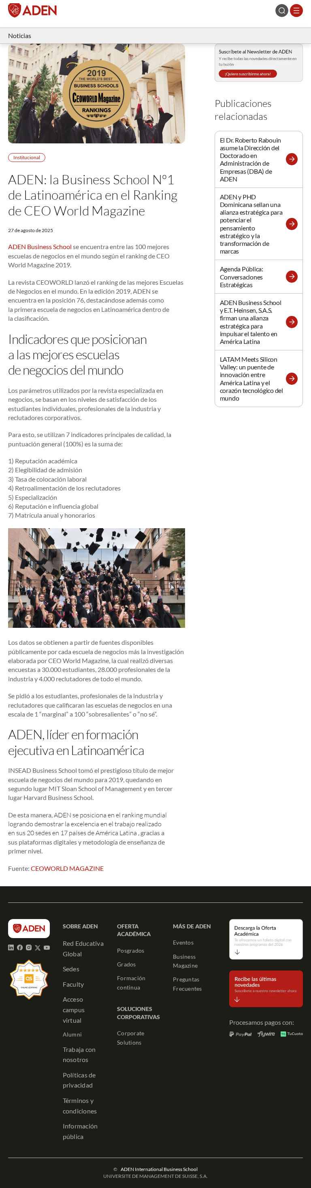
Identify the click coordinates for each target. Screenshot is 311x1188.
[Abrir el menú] (296, 10)
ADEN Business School (40, 246)
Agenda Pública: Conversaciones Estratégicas (241, 276)
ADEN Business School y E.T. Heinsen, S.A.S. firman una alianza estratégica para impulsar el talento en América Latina (250, 322)
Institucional (26, 157)
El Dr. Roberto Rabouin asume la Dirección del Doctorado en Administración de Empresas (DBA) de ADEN (250, 159)
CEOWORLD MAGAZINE (67, 868)
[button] (292, 159)
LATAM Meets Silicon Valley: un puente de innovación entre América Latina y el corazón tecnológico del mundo (251, 378)
